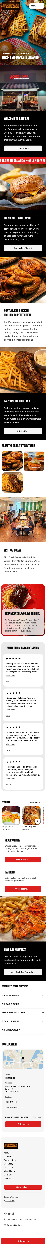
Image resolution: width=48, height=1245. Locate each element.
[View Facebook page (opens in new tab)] (5, 1213)
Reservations (10, 1160)
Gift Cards (8, 1167)
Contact (8, 1175)
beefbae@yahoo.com (14, 1108)
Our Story (8, 1164)
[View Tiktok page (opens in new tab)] (13, 1213)
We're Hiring (9, 1171)
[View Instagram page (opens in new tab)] (9, 1213)
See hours (37, 1117)
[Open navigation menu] (41, 5)
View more (10, 675)
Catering (8, 1156)
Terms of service (11, 1197)
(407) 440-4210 (12, 1102)
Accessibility (9, 1201)
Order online (23, 1124)
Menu (33, 6)
